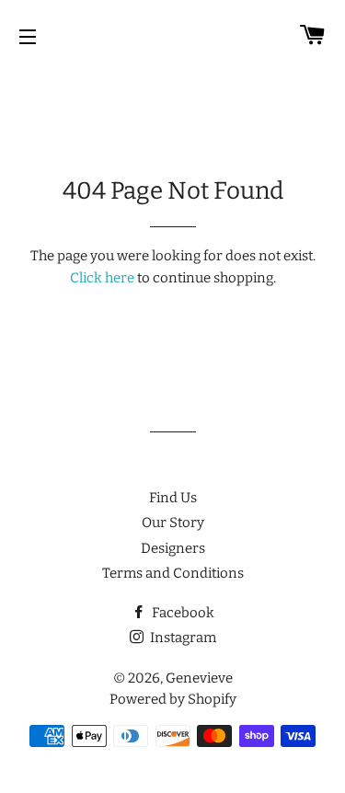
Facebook (181, 612)
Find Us (173, 497)
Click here (102, 278)
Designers (173, 548)
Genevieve (199, 678)
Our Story (173, 522)
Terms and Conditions (173, 573)
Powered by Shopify (172, 699)
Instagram (181, 637)
